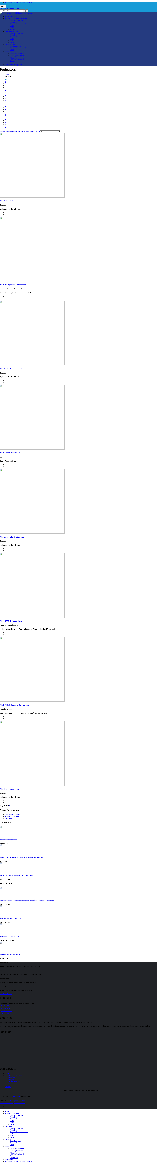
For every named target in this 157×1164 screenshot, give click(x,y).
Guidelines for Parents (17, 20)
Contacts (8, 1087)
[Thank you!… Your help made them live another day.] (78, 867)
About (11, 52)
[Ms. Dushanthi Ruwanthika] (32, 365)
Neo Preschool (7, 132)
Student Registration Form (19, 24)
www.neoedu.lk (6, 1014)
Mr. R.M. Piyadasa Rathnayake (13, 285)
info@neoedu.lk (15, 8)
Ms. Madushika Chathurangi (12, 537)
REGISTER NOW (6, 994)
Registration (13, 65)
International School (19, 18)
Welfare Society (17, 59)
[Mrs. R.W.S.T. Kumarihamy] (32, 617)
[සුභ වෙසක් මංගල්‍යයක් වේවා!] (78, 831)
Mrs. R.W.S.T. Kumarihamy (11, 621)
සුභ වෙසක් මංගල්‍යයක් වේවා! (8, 839)
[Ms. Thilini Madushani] (32, 785)
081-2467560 (4, 8)
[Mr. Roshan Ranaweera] (32, 449)
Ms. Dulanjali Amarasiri (10, 201)
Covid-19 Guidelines (17, 53)
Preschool (11, 31)
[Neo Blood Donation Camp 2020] (78, 910)
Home (11, 16)
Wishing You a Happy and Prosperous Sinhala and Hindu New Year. (22, 857)
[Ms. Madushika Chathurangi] (32, 533)
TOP (1, 1094)
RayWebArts (17, 1101)
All (6, 80)
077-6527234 (5, 1008)
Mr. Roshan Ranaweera (10, 453)
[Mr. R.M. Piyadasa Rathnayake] (32, 281)
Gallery (12, 29)
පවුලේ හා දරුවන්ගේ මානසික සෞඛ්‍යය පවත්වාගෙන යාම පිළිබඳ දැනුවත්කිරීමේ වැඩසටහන (27, 900)
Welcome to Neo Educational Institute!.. (19, 2)
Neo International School (31, 132)
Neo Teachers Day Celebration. (10, 954)
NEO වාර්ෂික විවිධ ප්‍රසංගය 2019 (9, 936)
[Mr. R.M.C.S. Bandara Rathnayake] (32, 701)
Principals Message (17, 55)
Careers (12, 61)
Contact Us (14, 63)
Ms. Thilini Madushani (9, 789)
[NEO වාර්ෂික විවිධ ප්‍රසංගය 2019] (78, 928)
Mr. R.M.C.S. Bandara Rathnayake (14, 705)
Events (12, 26)
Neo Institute (17, 132)
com (23, 1101)
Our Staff (13, 57)
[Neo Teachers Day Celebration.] (78, 946)
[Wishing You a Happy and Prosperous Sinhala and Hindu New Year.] (78, 849)
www (10, 1101)
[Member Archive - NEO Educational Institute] (16, 13)
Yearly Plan (13, 22)
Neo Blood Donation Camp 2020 (10, 918)
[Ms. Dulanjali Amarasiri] (32, 197)
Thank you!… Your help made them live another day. (17, 875)
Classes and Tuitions (12, 814)
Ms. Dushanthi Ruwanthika (11, 369)
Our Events (8, 1085)
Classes (10, 44)
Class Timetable (15, 46)
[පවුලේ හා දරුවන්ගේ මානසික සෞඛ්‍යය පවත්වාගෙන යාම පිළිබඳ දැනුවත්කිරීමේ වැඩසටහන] (78, 892)
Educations (14, 1096)
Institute (9, 1079)
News (12, 28)
